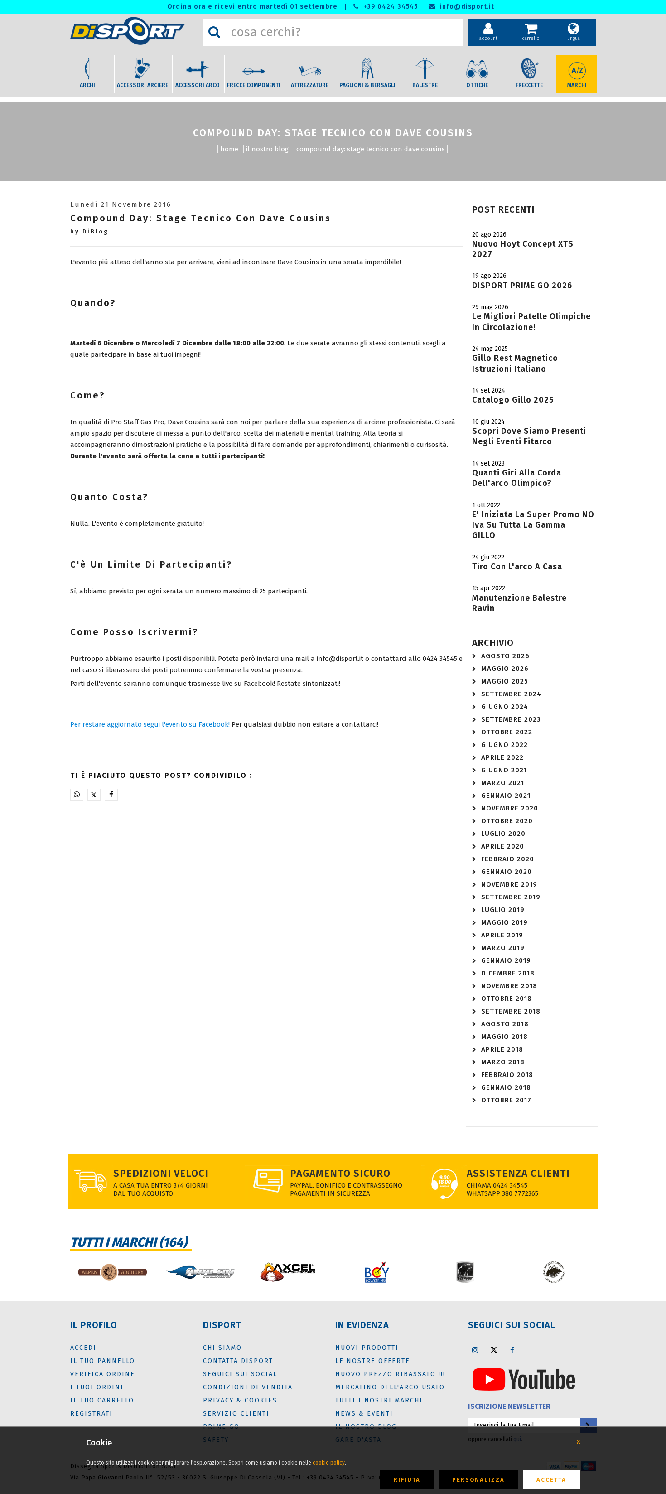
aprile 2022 (502, 757)
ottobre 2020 (507, 821)
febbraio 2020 (507, 859)
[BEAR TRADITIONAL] (553, 1272)
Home (229, 149)
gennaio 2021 (506, 795)
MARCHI (577, 85)
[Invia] (588, 1425)
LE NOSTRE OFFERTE (372, 1361)
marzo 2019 (503, 948)
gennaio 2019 (506, 960)
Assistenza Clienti (518, 1173)
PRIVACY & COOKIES (240, 1400)
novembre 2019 (509, 884)
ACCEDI (83, 1348)
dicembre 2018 (508, 973)
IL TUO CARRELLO (102, 1400)
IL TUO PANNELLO (102, 1361)
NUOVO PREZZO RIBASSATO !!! (390, 1374)
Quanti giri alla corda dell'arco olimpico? (516, 478)
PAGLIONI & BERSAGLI (367, 85)
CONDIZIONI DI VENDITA (248, 1387)
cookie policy (329, 1463)
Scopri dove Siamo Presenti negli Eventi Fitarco (529, 436)
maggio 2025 (504, 681)
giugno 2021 (504, 770)
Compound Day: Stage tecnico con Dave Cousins (370, 149)
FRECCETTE (529, 85)
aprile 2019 (502, 935)
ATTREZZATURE (309, 85)
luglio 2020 (503, 833)
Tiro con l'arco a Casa (517, 567)
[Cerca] (214, 32)
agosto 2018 (505, 1024)
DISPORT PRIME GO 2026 (522, 286)
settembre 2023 (511, 719)
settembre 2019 (511, 897)
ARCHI (87, 85)
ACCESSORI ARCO (197, 85)
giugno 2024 (504, 707)
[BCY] (377, 1272)
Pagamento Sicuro (340, 1173)
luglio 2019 (503, 910)
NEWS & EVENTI (364, 1413)
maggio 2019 (504, 922)
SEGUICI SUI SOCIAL (240, 1374)
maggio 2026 (505, 669)
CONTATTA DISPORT (238, 1361)
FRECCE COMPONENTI (253, 85)
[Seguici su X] (494, 1350)
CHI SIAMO (222, 1348)
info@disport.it (466, 6)
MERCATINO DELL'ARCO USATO (390, 1387)
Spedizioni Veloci (160, 1173)
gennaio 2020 (506, 872)
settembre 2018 (511, 1011)
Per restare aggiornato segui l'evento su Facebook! (150, 724)
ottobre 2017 (506, 1100)
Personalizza (478, 1479)
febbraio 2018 (507, 1075)
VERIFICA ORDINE (102, 1374)
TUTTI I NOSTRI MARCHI (379, 1400)
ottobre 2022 (506, 732)
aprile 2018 (502, 1049)
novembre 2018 (509, 986)
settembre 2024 (511, 694)
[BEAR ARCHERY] (465, 1272)
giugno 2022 (504, 745)
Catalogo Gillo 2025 (513, 400)
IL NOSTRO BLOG (267, 149)
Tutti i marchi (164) (128, 1242)
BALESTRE (425, 85)
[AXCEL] (288, 1272)
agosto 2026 (505, 656)
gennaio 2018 (506, 1087)
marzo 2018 (503, 1062)
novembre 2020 (509, 808)
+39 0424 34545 (389, 6)
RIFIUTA (407, 1479)
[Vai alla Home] (134, 31)
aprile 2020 (502, 846)
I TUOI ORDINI (97, 1387)
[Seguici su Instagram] (475, 1350)
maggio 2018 (504, 1037)
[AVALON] (200, 1272)
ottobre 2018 (506, 998)
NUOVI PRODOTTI (367, 1348)
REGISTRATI (91, 1413)
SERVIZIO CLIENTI (236, 1413)
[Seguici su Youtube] (523, 1379)
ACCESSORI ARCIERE (142, 85)
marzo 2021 (502, 783)
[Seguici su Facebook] (512, 1350)
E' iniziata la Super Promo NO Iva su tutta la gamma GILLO (533, 525)
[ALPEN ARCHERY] (112, 1272)
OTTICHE (477, 85)
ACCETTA (551, 1479)
